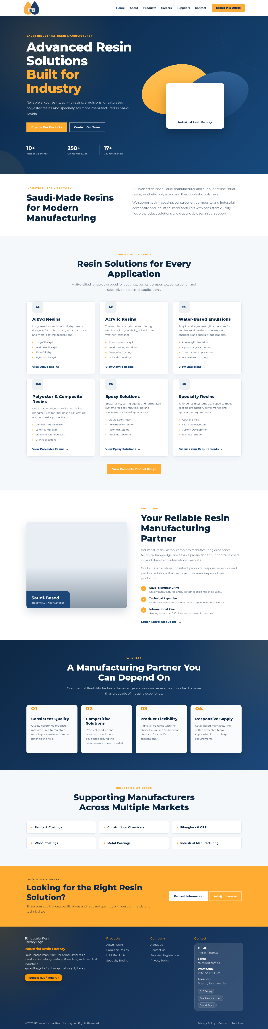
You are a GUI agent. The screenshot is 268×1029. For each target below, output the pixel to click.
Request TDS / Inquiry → (43, 977)
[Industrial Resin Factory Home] (32, 8)
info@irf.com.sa (225, 896)
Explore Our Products (46, 127)
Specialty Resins (117, 960)
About (134, 8)
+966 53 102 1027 (209, 973)
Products (149, 8)
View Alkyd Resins (47, 366)
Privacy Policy (159, 960)
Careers (166, 8)
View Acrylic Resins (121, 366)
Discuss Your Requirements (201, 449)
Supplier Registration (164, 955)
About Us (156, 944)
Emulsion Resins (117, 950)
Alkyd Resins (114, 944)
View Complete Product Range (134, 469)
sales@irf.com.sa (209, 963)
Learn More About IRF (161, 622)
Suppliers (183, 8)
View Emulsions (192, 366)
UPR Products (115, 955)
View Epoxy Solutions (122, 449)
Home (120, 8)
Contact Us (157, 950)
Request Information (188, 896)
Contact (200, 8)
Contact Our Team (87, 127)
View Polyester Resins (50, 449)
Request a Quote (228, 7)
